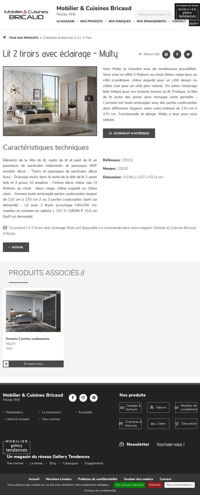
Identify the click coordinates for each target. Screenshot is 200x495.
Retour (17, 247)
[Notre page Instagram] (83, 398)
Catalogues (70, 463)
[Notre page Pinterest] (94, 398)
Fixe (88, 37)
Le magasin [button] (65, 21)
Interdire (154, 484)
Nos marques (120, 21)
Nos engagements (151, 21)
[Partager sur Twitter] (188, 54)
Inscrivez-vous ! (170, 444)
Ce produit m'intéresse (131, 133)
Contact (179, 21)
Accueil (34, 479)
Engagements (94, 463)
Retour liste (151, 54)
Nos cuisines (51, 419)
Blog (53, 463)
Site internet (15, 463)
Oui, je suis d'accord (129, 484)
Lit (79, 37)
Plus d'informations (179, 484)
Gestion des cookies (138, 479)
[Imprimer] (166, 54)
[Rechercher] (169, 15)
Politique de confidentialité (97, 479)
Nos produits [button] (91, 21)
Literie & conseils (17, 419)
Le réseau (36, 463)
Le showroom (51, 412)
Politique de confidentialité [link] (100, 490)
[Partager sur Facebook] (177, 54)
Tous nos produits (23, 38)
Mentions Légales (58, 479)
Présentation (14, 412)
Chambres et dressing (58, 37)
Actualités (85, 412)
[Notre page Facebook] (73, 398)
